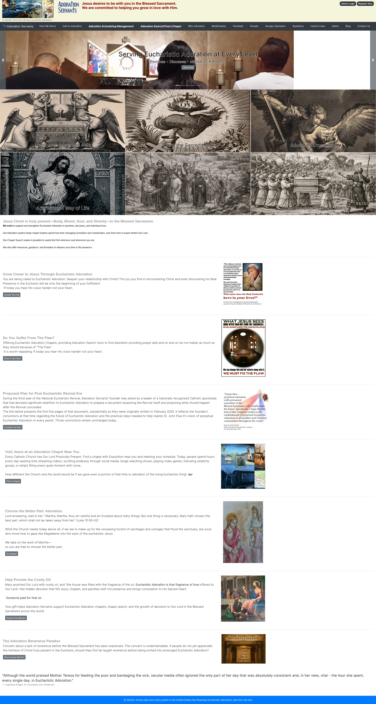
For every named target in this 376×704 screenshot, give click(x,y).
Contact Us (363, 26)
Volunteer (238, 26)
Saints (335, 26)
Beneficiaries (219, 26)
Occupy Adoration (275, 26)
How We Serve (47, 26)
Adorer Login (348, 3)
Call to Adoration (72, 26)
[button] (3, 60)
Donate (254, 26)
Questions (298, 26)
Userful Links (317, 26)
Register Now (365, 3)
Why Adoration (196, 26)
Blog (348, 26)
